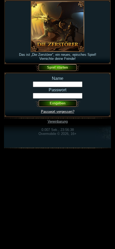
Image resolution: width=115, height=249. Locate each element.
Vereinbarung (58, 121)
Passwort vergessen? (57, 112)
